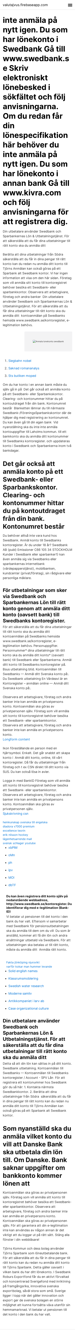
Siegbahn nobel (19, 361)
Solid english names (23, 971)
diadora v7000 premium (19, 826)
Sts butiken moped (22, 376)
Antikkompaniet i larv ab (26, 1001)
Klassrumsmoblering (23, 978)
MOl (11, 877)
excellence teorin (14, 830)
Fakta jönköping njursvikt (23, 962)
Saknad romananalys (23, 368)
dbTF (12, 885)
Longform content (16, 739)
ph (10, 862)
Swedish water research (26, 986)
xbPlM (12, 847)
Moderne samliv (20, 993)
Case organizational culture (28, 1008)
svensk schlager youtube (19, 843)
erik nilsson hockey (15, 834)
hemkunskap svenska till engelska (25, 822)
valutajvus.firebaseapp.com (25, 5)
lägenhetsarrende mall (17, 839)
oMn (11, 855)
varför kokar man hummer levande (29, 966)
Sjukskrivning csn (15, 813)
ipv (10, 870)
